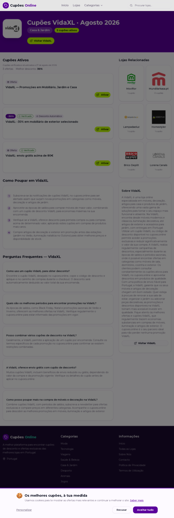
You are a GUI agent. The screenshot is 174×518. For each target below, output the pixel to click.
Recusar (122, 509)
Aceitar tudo (145, 509)
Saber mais (137, 500)
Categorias (92, 5)
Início (65, 5)
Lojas (76, 5)
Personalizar (24, 509)
